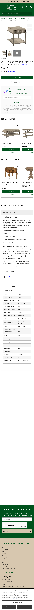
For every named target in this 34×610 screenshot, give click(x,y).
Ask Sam (17, 102)
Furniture (3, 18)
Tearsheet (9, 277)
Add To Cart (17, 77)
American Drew (11, 71)
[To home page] (11, 7)
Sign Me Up (7, 531)
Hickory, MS (7, 577)
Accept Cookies (25, 607)
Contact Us (5, 564)
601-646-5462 (10, 584)
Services (4, 560)
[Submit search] (30, 13)
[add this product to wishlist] (29, 29)
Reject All (8, 607)
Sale (3, 551)
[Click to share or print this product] (29, 25)
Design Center (6, 558)
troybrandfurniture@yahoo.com (14, 586)
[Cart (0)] (31, 7)
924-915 (7, 73)
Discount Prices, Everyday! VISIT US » (17, 1)
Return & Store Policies (8, 568)
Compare (12, 152)
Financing (4, 562)
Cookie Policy (14, 598)
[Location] (22, 7)
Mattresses (5, 549)
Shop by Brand (6, 556)
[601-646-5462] (27, 7)
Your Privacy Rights (17, 602)
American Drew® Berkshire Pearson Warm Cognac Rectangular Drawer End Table (11, 184)
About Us (4, 566)
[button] (3, 7)
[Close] (32, 590)
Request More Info (18, 82)
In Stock (4, 553)
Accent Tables (28, 18)
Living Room (10, 18)
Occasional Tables (19, 18)
